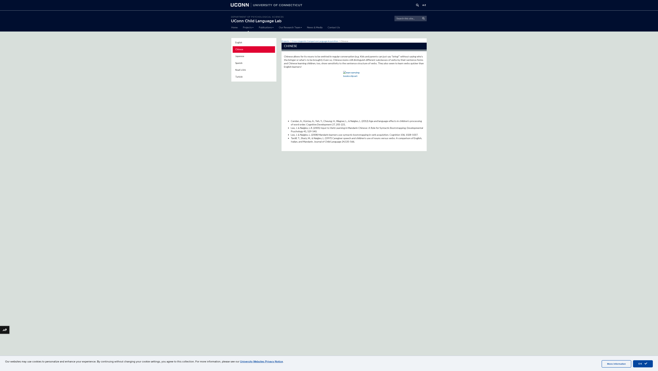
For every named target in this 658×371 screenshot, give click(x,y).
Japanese (239, 56)
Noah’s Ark (240, 70)
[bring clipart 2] (354, 94)
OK (640, 363)
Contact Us (334, 27)
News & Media (314, 27)
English (238, 42)
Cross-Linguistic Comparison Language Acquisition (315, 41)
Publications (265, 27)
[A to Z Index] (424, 5)
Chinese (239, 49)
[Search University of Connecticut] (417, 5)
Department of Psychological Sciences (257, 17)
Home (234, 27)
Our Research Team (289, 27)
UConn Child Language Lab (256, 20)
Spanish (238, 63)
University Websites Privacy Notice (261, 361)
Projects (247, 27)
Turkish (239, 77)
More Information (616, 363)
